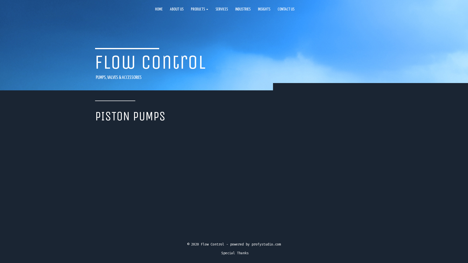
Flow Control (150, 62)
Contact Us (286, 9)
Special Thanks (235, 253)
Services (221, 9)
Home (159, 9)
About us (177, 9)
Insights (264, 9)
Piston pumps (130, 116)
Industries (243, 9)
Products (198, 9)
